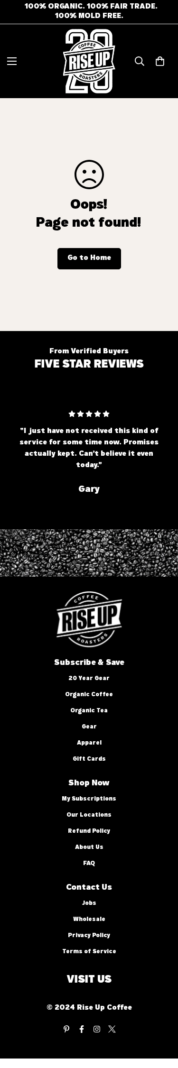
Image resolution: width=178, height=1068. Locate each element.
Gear (89, 727)
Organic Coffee (89, 695)
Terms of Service (89, 952)
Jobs (89, 904)
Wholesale (89, 920)
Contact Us (89, 888)
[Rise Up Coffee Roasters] (89, 61)
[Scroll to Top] (160, 1017)
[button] (160, 61)
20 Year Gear (89, 679)
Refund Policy (89, 832)
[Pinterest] (66, 1029)
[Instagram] (97, 1029)
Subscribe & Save (89, 663)
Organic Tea (89, 711)
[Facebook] (81, 1029)
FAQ (89, 864)
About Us (89, 848)
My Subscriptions (89, 799)
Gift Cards (89, 759)
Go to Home (89, 258)
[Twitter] (112, 1029)
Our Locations (89, 815)
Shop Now (89, 783)
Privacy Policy (89, 936)
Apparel (89, 743)
